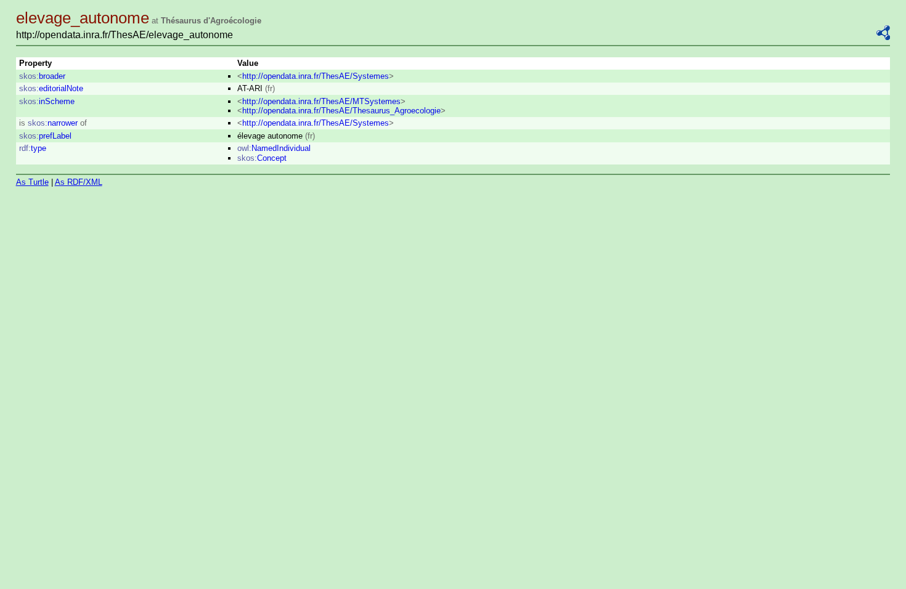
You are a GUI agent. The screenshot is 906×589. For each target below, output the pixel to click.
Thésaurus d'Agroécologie (211, 20)
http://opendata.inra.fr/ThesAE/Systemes (315, 76)
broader (42, 76)
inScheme (47, 101)
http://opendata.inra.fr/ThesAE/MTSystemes (321, 101)
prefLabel (45, 135)
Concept (262, 158)
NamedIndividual (274, 148)
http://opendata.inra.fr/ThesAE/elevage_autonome (124, 35)
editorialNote (51, 88)
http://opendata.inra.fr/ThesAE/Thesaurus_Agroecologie (341, 110)
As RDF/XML (78, 182)
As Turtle (32, 182)
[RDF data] (883, 37)
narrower (53, 123)
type (32, 148)
